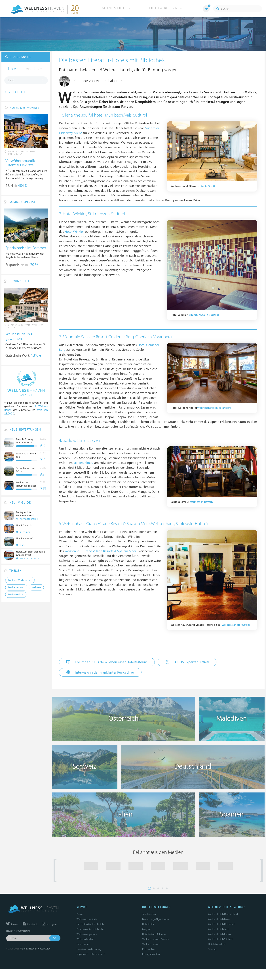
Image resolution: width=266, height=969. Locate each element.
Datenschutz (98, 954)
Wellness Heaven (151, 944)
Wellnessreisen (16, 594)
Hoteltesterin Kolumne (154, 934)
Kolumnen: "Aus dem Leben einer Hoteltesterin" (110, 662)
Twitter (14, 924)
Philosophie (148, 949)
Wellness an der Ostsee (236, 624)
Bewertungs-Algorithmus (155, 919)
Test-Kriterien (149, 914)
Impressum (82, 954)
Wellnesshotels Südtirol (220, 939)
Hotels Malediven (217, 944)
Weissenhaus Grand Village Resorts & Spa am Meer (100, 551)
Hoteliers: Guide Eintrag (89, 949)
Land (11, 80)
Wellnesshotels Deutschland (223, 914)
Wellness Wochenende (20, 580)
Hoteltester (148, 924)
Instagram (51, 924)
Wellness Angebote (87, 934)
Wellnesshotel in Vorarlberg (214, 407)
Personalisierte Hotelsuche (90, 929)
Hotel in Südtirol (208, 186)
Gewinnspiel (83, 944)
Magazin (146, 929)
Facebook (32, 924)
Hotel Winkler (74, 232)
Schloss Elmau (83, 463)
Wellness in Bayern (201, 502)
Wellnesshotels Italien (219, 934)
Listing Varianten (151, 954)
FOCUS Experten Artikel (191, 662)
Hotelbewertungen (163, 8)
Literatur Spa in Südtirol (204, 315)
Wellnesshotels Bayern (219, 919)
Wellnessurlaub (16, 587)
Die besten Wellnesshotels (90, 924)
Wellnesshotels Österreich (221, 924)
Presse (80, 914)
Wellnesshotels (114, 8)
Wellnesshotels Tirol (218, 929)
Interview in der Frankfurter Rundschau (104, 672)
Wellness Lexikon (85, 939)
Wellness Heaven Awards (155, 939)
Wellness (36, 587)
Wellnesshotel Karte (87, 919)
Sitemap (212, 949)
